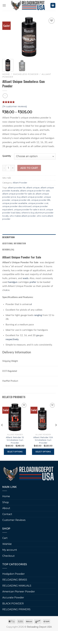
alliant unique (33, 187)
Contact (7, 514)
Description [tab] (8, 237)
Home (6, 74)
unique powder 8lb (40, 200)
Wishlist (7, 544)
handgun (12, 282)
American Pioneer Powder (18, 591)
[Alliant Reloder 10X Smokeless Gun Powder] (43, 417)
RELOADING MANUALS (16, 585)
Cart (5, 538)
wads (25, 278)
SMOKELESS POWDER (25, 74)
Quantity (6, 156)
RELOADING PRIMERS (16, 609)
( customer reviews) (14, 106)
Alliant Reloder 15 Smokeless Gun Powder (15, 440)
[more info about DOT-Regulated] (20, 370)
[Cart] (52, 5)
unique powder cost (38, 203)
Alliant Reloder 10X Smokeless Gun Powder (43, 440)
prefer (33, 282)
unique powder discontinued (16, 206)
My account (9, 549)
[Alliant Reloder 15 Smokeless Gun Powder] (15, 417)
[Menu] (4, 5)
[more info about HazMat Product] (21, 380)
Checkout (8, 555)
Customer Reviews (13, 520)
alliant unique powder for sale (35, 191)
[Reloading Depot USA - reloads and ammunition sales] (28, 5)
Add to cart (29, 167)
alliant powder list (16, 187)
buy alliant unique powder (30, 197)
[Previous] (7, 37)
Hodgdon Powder (13, 573)
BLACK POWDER (13, 603)
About (6, 508)
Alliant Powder (20, 183)
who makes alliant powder (23, 216)
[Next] (51, 37)
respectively (12, 339)
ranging (38, 315)
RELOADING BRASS (14, 579)
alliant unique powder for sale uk (18, 194)
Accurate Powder (13, 597)
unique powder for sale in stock (29, 209)
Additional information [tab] (14, 243)
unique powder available (14, 203)
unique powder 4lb (20, 200)
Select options (15, 452)
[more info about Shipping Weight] (21, 360)
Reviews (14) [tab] (8, 249)
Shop (5, 502)
